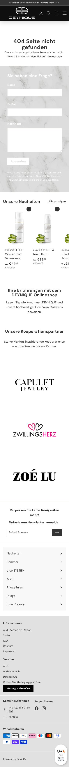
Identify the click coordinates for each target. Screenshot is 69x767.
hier (22, 56)
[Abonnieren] (57, 532)
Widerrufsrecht (12, 671)
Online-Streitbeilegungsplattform (22, 682)
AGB (5, 666)
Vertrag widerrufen (18, 688)
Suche (6, 635)
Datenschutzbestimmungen (27, 179)
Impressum (9, 651)
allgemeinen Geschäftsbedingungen (41, 176)
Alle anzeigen (57, 201)
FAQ (5, 640)
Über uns (8, 646)
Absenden (18, 161)
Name (11, 85)
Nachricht (14, 124)
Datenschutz (10, 676)
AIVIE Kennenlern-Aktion (17, 630)
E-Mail (12, 104)
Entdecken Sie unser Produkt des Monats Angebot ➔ (34, 2)
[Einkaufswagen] (56, 13)
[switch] (61, 759)
